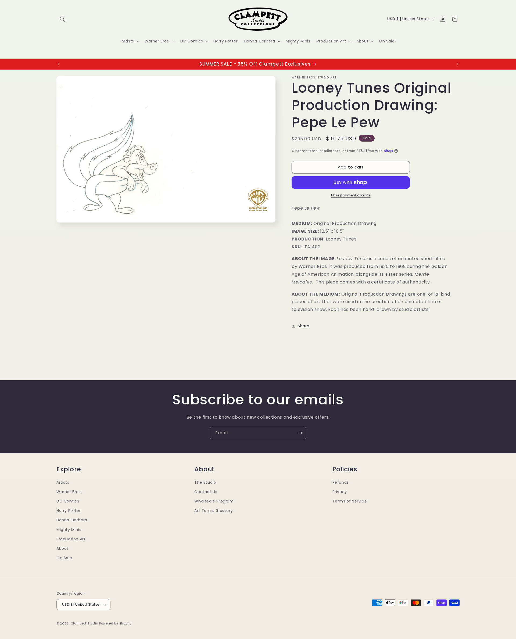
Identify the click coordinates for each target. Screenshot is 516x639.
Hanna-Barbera (71, 520)
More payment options (351, 195)
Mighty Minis (68, 529)
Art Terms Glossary (213, 510)
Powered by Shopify (115, 623)
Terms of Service (349, 501)
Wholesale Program (214, 501)
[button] (62, 19)
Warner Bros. (69, 491)
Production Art (70, 539)
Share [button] (303, 326)
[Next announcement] (458, 64)
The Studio (205, 482)
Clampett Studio (84, 623)
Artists (62, 482)
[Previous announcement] (58, 64)
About (62, 548)
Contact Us (205, 491)
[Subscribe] (300, 433)
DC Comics (67, 501)
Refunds (340, 482)
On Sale (64, 558)
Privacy (339, 491)
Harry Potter (68, 510)
